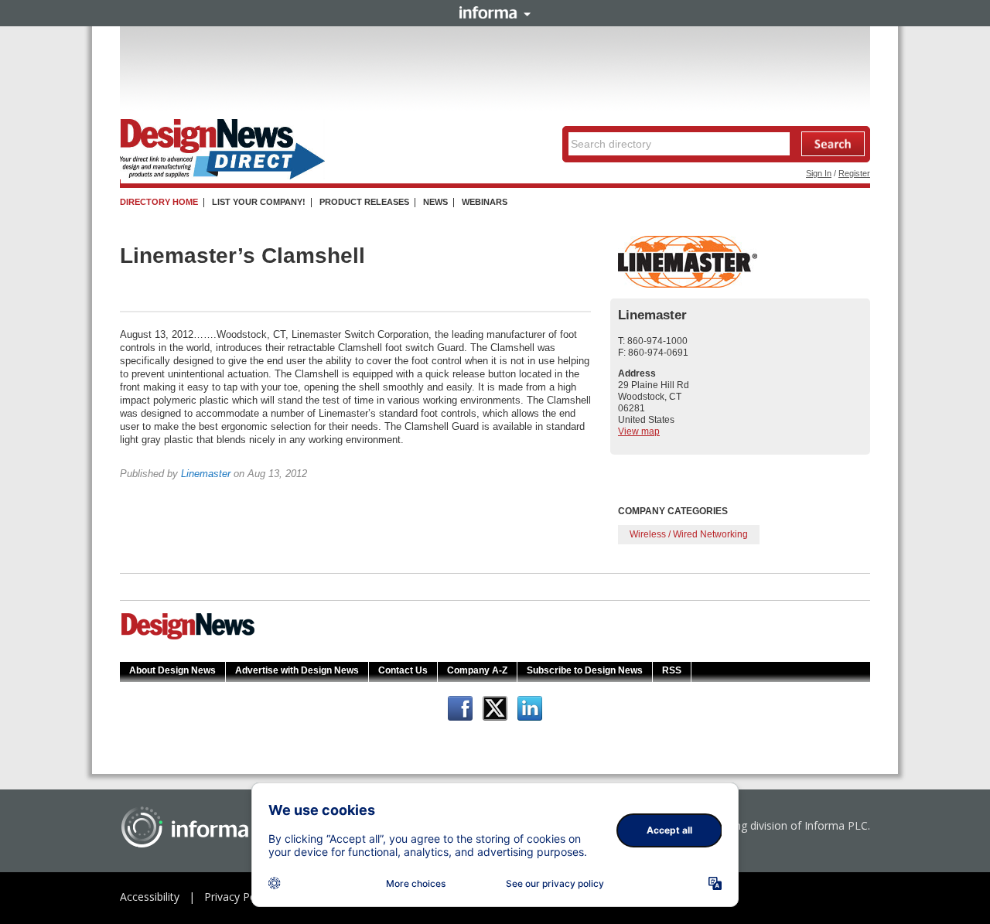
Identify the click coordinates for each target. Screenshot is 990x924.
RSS (671, 670)
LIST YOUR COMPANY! (259, 201)
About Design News (172, 670)
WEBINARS (484, 201)
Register (854, 173)
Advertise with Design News (297, 670)
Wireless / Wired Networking (689, 534)
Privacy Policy (238, 896)
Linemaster (205, 473)
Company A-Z (477, 670)
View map (639, 431)
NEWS (435, 201)
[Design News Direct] (222, 176)
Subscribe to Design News (585, 670)
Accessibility (149, 896)
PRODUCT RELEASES (364, 201)
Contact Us (403, 670)
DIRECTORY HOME (159, 201)
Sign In (818, 173)
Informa (495, 12)
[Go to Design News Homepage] (188, 637)
